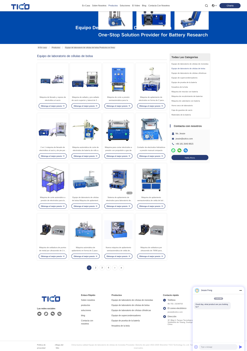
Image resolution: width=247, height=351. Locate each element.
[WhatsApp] (173, 150)
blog (144, 5)
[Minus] (240, 290)
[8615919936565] (46, 313)
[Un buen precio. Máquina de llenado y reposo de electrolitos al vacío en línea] (53, 79)
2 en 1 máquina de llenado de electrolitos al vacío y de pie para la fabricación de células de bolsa (52, 150)
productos (113, 5)
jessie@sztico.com (184, 139)
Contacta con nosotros (87, 322)
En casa (86, 5)
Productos (56, 48)
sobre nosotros (99, 5)
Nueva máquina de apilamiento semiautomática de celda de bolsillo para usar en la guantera (118, 250)
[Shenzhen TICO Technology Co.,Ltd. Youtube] (39, 313)
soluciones (125, 5)
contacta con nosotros (159, 5)
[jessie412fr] (185, 150)
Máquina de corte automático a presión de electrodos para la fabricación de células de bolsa (52, 200)
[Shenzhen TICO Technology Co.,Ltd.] (20, 6)
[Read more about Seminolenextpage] (115, 267)
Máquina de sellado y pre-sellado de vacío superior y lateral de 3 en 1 (85, 100)
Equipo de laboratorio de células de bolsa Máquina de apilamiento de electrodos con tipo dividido (85, 200)
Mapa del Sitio (59, 346)
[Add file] (196, 347)
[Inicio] (51, 301)
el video (136, 5)
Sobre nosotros (88, 300)
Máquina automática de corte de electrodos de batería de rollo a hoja (85, 150)
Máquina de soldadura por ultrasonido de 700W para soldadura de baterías (151, 250)
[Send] (241, 347)
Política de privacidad (41, 346)
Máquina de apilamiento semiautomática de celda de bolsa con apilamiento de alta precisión (151, 200)
